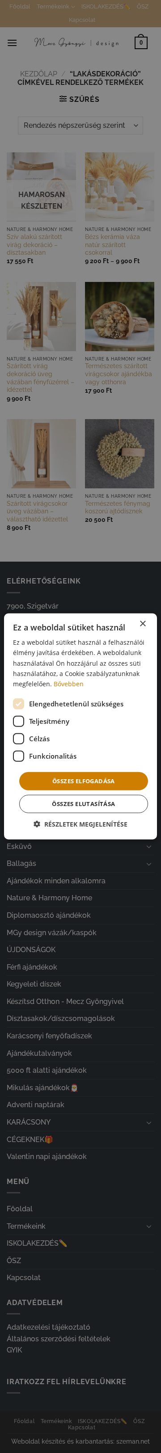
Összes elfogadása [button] (83, 781)
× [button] (142, 624)
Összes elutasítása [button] (83, 804)
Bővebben (69, 684)
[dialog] (80, 726)
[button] (80, 824)
